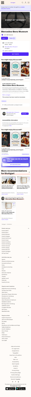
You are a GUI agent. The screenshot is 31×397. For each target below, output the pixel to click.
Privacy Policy (15, 370)
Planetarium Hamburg (8, 296)
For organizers (15, 348)
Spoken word (5, 278)
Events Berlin (5, 230)
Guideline (15, 366)
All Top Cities (5, 253)
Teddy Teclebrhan (6, 327)
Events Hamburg (6, 243)
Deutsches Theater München (9, 294)
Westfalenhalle (5, 311)
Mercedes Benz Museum (11, 46)
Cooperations (15, 350)
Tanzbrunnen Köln (6, 290)
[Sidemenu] (28, 2)
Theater (4, 276)
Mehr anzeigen (6, 95)
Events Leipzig (5, 247)
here (10, 125)
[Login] (25, 2)
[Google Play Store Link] (21, 388)
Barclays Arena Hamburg (8, 303)
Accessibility (15, 361)
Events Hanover (6, 245)
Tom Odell (4, 340)
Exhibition (4, 101)
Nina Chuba (5, 331)
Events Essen (5, 240)
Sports (3, 259)
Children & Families (7, 267)
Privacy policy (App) (15, 372)
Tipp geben (15, 353)
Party (3, 265)
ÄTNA (3, 332)
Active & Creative (6, 272)
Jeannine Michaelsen (7, 319)
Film (3, 269)
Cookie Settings (15, 374)
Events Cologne (6, 236)
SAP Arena (4, 309)
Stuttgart (4, 224)
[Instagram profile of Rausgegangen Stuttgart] (12, 382)
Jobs (15, 357)
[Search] (22, 2)
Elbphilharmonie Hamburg (9, 288)
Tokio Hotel (5, 338)
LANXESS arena (6, 305)
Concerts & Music (6, 263)
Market (3, 270)
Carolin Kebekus (6, 329)
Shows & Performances (8, 261)
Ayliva (3, 323)
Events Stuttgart (6, 251)
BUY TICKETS (15, 54)
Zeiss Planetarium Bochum (9, 300)
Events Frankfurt (6, 242)
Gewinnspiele (15, 364)
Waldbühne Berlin (6, 301)
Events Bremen (6, 234)
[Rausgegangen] (2, 2)
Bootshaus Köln (6, 298)
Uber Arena (4, 292)
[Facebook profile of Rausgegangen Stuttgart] (15, 382)
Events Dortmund (6, 238)
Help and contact (15, 346)
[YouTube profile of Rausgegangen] (18, 382)
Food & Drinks (5, 282)
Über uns (15, 359)
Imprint (16, 368)
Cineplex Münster (6, 307)
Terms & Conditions (15, 377)
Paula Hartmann (6, 336)
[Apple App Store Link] (10, 388)
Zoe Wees (4, 321)
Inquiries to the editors (16, 355)
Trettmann (4, 334)
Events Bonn (5, 232)
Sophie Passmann (6, 317)
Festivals (4, 280)
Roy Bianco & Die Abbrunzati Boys (11, 325)
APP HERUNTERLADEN (18, 165)
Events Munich (6, 249)
